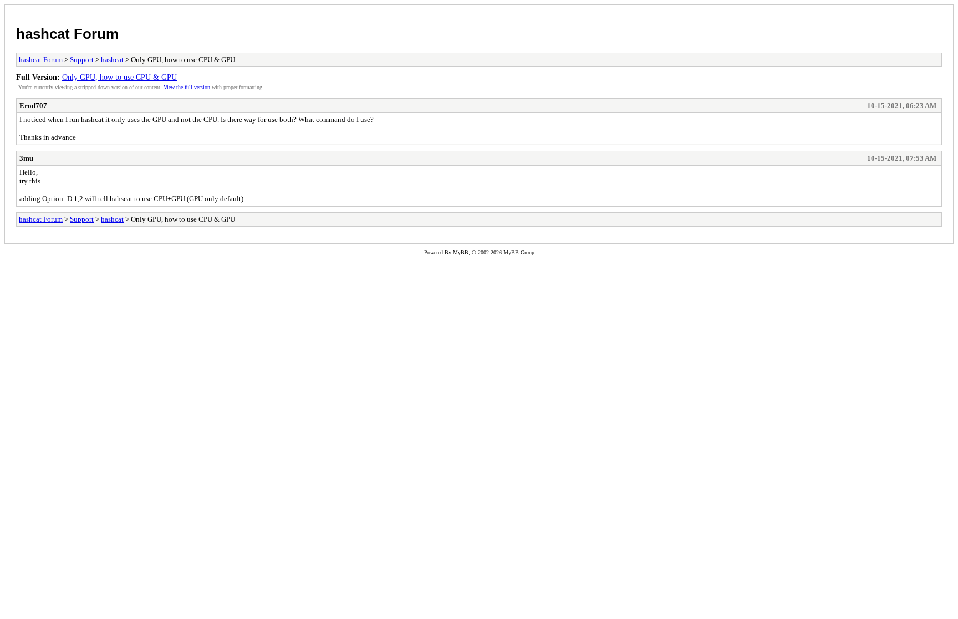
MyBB (460, 252)
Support (82, 59)
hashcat (112, 59)
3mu (26, 158)
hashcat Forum (67, 33)
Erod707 (33, 105)
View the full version (187, 87)
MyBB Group (518, 252)
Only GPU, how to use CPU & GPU (119, 77)
